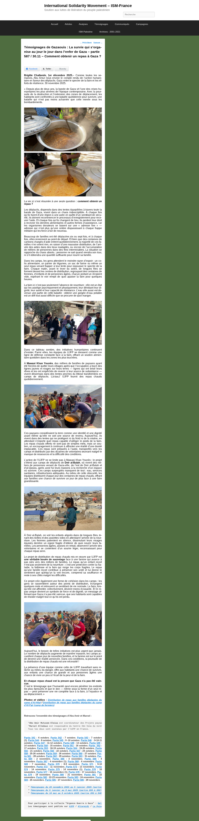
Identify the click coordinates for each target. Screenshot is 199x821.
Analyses (83, 24)
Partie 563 (77, 756)
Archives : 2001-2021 (109, 31)
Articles (68, 24)
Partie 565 (58, 758)
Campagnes (142, 24)
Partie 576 (90, 769)
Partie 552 (94, 745)
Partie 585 (50, 780)
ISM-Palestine (86, 31)
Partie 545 (58, 740)
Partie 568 (73, 761)
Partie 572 (42, 766)
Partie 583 (72, 777)
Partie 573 (71, 766)
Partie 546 (86, 740)
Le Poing (98, 806)
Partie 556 (48, 751)
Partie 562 (51, 756)
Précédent (86, 43)
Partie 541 (29, 737)
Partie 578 (74, 772)
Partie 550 (42, 745)
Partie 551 (68, 745)
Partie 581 (90, 774)
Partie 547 (39, 743)
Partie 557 (74, 751)
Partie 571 (87, 764)
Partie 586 (78, 780)
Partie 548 (68, 743)
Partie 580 (58, 774)
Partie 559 (51, 753)
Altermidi (83, 806)
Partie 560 (77, 753)
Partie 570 (54, 764)
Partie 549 (94, 743)
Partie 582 (41, 777)
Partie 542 (56, 737)
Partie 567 (41, 761)
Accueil (54, 24)
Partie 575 (54, 769)
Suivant (97, 43)
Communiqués (122, 24)
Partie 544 (33, 740)
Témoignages (101, 24)
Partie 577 (41, 772)
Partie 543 (82, 737)
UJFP (71, 806)
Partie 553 (42, 748)
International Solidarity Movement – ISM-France (88, 5)
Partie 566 (90, 758)
